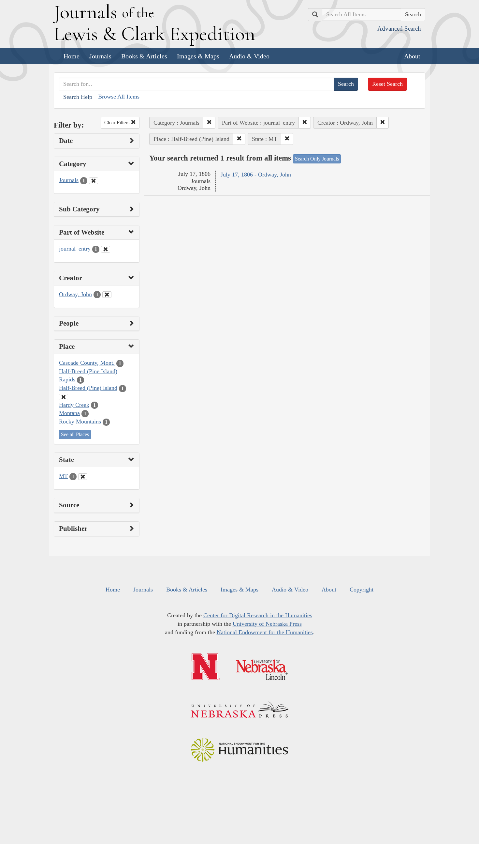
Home (72, 56)
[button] (209, 123)
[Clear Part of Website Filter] (105, 249)
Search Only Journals (317, 158)
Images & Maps (198, 56)
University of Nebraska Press (267, 624)
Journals (100, 56)
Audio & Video (249, 56)
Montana (69, 413)
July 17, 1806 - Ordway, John (256, 174)
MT (63, 476)
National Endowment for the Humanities (265, 632)
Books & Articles (144, 56)
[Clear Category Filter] (93, 180)
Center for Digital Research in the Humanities (257, 615)
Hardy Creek (74, 405)
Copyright (361, 589)
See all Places (75, 434)
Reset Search (387, 84)
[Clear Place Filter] (63, 397)
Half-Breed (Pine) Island (88, 388)
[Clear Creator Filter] (106, 294)
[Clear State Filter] (82, 476)
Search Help (77, 97)
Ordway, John (75, 294)
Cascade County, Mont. (87, 363)
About (412, 56)
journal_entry (75, 248)
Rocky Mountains (80, 421)
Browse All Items (118, 96)
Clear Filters (117, 122)
